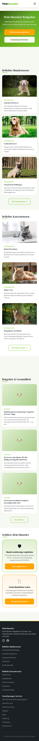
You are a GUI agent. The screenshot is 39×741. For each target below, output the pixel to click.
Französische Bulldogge (11, 650)
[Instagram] (3, 641)
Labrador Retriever (9, 657)
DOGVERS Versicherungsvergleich (14, 699)
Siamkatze (6, 686)
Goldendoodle (7, 665)
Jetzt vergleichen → (19, 566)
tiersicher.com (7, 703)
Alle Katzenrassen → (19, 348)
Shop (4, 714)
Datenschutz (6, 726)
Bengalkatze (6, 678)
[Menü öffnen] (35, 3)
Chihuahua (6, 661)
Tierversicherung (8, 707)
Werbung (5, 718)
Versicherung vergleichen (19, 32)
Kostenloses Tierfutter (19, 40)
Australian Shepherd (9, 654)
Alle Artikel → (19, 520)
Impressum (6, 722)
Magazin (5, 711)
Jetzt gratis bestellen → (19, 601)
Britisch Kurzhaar (8, 682)
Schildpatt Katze (8, 690)
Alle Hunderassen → (19, 201)
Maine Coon (6, 675)
